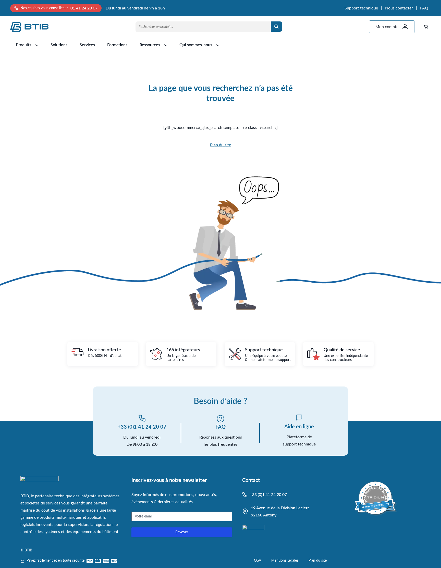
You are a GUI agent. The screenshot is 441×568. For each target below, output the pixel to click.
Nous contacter (399, 8)
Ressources (150, 45)
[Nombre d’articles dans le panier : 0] (426, 27)
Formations (117, 45)
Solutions (59, 45)
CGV (257, 560)
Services (87, 45)
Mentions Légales (284, 560)
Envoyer (181, 532)
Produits (23, 45)
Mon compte (386, 27)
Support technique (361, 8)
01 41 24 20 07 (83, 8)
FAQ (424, 8)
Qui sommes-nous (195, 45)
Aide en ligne (299, 426)
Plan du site (220, 145)
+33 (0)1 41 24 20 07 (142, 427)
